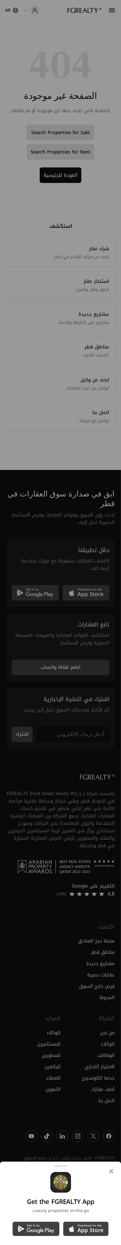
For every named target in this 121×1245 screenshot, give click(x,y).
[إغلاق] (111, 1171)
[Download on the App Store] (85, 1229)
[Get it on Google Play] (36, 1229)
